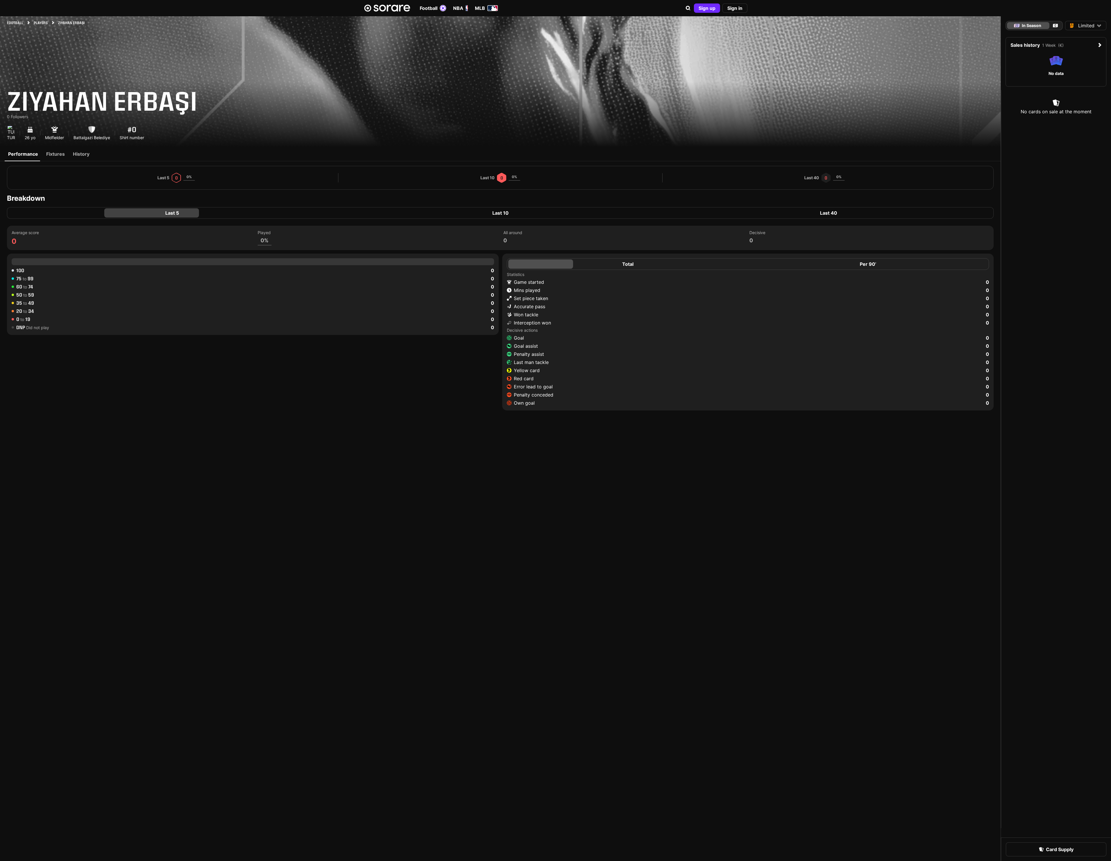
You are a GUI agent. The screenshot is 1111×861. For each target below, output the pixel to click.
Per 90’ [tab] (868, 264)
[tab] (1055, 25)
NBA (458, 8)
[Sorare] (387, 8)
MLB (480, 8)
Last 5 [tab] (172, 213)
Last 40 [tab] (828, 213)
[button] (688, 8)
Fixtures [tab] (55, 154)
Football (428, 8)
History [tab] (81, 154)
